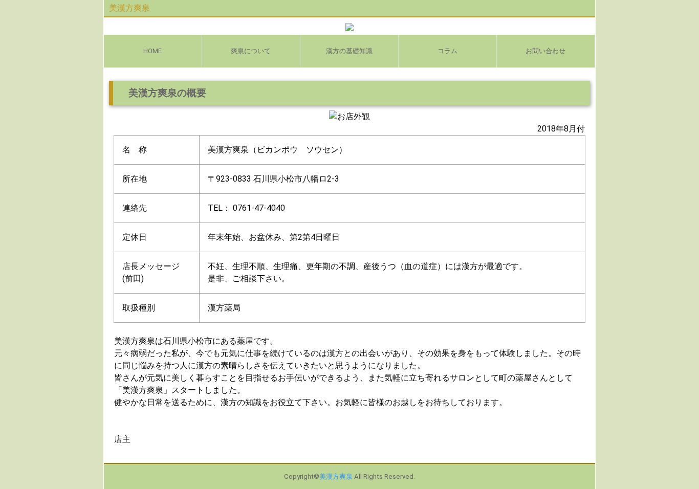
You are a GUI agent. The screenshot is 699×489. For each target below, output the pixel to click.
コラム (447, 51)
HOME (152, 51)
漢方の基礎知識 (349, 51)
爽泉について (251, 51)
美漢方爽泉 (129, 8)
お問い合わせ (545, 51)
